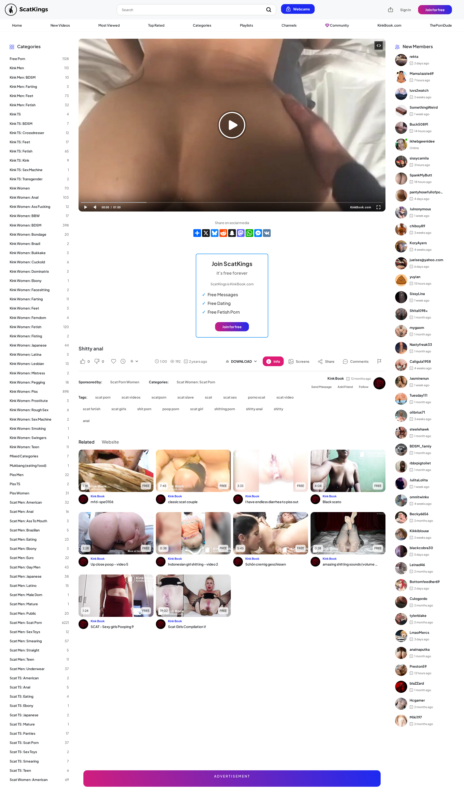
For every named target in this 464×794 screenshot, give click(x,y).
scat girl (196, 409)
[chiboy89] (401, 229)
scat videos (131, 397)
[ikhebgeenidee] (401, 145)
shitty (278, 409)
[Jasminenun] (401, 382)
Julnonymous (420, 209)
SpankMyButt (421, 175)
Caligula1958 (420, 361)
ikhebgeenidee (422, 141)
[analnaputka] (401, 653)
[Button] (379, 361)
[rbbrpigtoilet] (401, 467)
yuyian (415, 277)
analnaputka (420, 649)
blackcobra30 (421, 548)
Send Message (321, 387)
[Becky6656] (401, 517)
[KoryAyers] (401, 246)
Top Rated (156, 25)
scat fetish (91, 409)
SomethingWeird (424, 107)
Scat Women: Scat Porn (196, 382)
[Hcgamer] (401, 704)
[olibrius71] (401, 416)
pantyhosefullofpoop (426, 192)
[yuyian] (401, 280)
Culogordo (418, 599)
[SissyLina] (401, 297)
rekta (414, 56)
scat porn (102, 397)
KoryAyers (418, 243)
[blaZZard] (401, 687)
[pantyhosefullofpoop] (401, 195)
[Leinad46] (401, 568)
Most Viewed (109, 25)
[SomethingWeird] (401, 111)
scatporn (159, 397)
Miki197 (416, 717)
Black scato (332, 501)
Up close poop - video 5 (109, 564)
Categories (202, 25)
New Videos (60, 25)
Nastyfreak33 (421, 344)
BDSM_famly (420, 446)
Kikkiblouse (419, 531)
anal (86, 420)
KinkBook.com (389, 25)
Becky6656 (419, 514)
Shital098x (419, 311)
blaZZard (417, 683)
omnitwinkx (419, 497)
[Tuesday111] (401, 399)
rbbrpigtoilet (420, 463)
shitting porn (224, 409)
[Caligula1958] (401, 365)
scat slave (185, 397)
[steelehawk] (401, 433)
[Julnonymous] (401, 212)
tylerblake (418, 615)
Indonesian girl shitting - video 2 (193, 564)
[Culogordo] (401, 602)
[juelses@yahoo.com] (401, 263)
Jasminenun (419, 378)
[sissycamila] (401, 162)
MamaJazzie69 (422, 73)
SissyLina (417, 294)
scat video (285, 397)
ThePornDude (441, 25)
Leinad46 (417, 565)
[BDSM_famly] (401, 450)
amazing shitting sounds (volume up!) (351, 564)
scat (208, 397)
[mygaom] (401, 331)
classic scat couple (183, 501)
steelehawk (419, 429)
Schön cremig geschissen (265, 564)
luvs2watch (419, 90)
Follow (364, 387)
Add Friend (345, 387)
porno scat (256, 397)
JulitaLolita (419, 480)
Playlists (246, 25)
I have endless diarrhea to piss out (271, 501)
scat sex (230, 397)
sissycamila (419, 158)
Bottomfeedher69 (425, 582)
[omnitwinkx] (401, 500)
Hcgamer (417, 700)
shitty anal (254, 409)
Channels (289, 25)
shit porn (144, 409)
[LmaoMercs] (401, 636)
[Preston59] (401, 670)
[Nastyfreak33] (401, 348)
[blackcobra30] (401, 551)
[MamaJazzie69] (401, 77)
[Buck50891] (401, 128)
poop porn (170, 409)
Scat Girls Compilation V (187, 626)
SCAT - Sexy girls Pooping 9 (112, 626)
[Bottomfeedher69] (401, 585)
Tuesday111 (419, 395)
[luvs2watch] (401, 94)
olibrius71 (417, 412)
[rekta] (401, 60)
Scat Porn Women (124, 382)
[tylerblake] (401, 619)
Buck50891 (419, 124)
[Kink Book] (379, 383)
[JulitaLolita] (401, 483)
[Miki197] (401, 721)
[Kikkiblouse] (401, 534)
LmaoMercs (419, 632)
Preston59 (418, 666)
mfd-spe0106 (102, 501)
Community (339, 25)
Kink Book (335, 378)
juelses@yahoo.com (426, 260)
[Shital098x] (401, 314)
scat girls (118, 409)
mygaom (417, 327)
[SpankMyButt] (401, 179)
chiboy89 (417, 226)
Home (17, 25)
